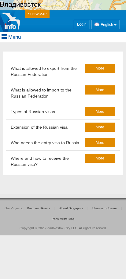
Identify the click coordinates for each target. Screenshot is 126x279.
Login (82, 24)
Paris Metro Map (63, 218)
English (107, 25)
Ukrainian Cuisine (104, 208)
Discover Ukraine (38, 208)
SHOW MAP (37, 14)
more (100, 68)
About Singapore (71, 208)
